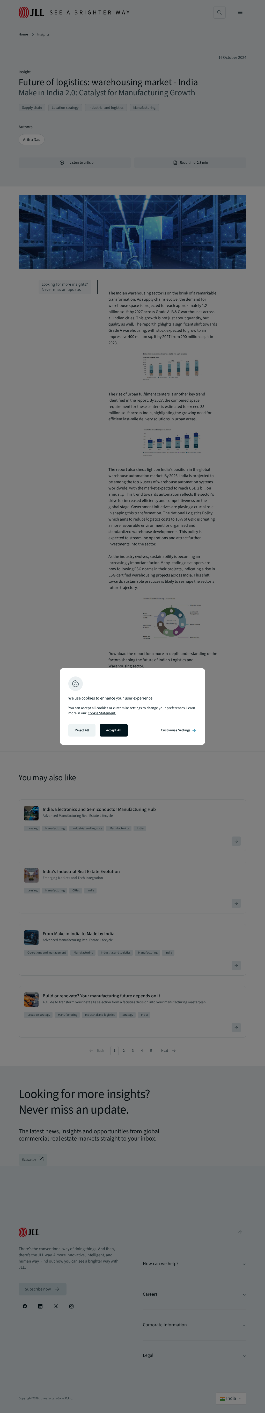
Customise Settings (179, 730)
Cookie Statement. (102, 713)
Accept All (113, 730)
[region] (132, 706)
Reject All (82, 730)
